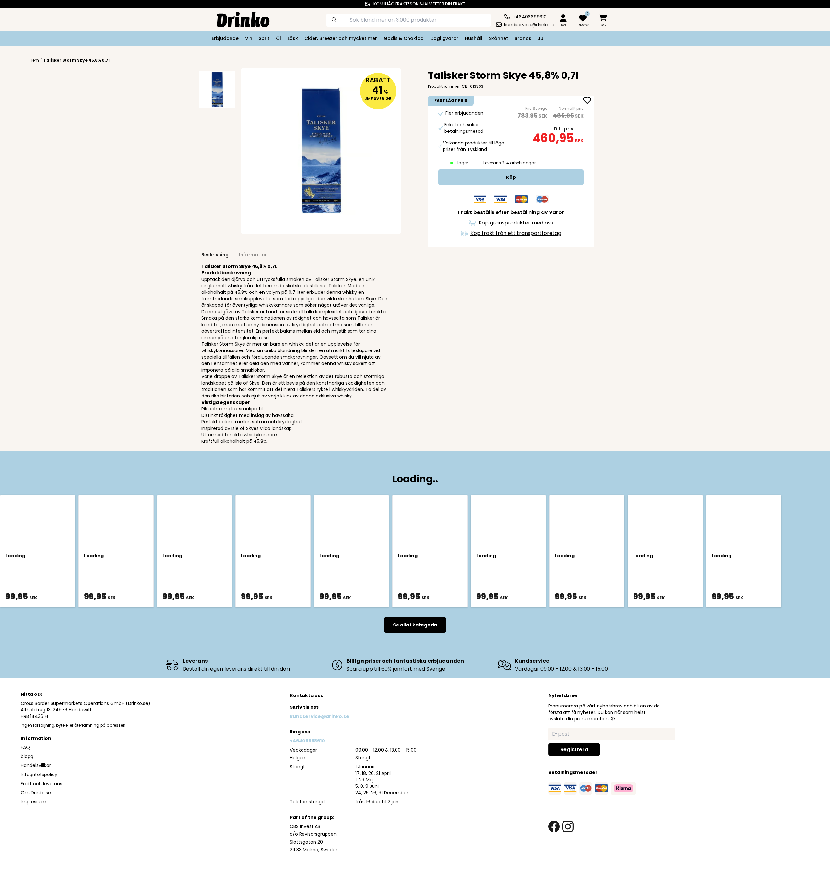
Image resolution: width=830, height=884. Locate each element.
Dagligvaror (444, 38)
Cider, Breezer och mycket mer (340, 38)
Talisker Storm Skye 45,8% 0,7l (76, 60)
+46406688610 (307, 741)
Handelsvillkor (36, 765)
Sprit (264, 38)
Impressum (33, 801)
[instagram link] (568, 826)
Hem (34, 60)
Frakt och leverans (41, 783)
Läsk (293, 38)
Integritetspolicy (39, 774)
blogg (27, 756)
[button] (613, 718)
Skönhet (498, 38)
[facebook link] (554, 826)
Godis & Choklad (404, 38)
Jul (541, 38)
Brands (523, 38)
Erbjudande (225, 38)
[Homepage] (238, 18)
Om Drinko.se (36, 792)
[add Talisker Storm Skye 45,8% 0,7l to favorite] (587, 101)
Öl (278, 38)
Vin (248, 38)
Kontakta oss (306, 695)
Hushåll (473, 38)
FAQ (25, 747)
